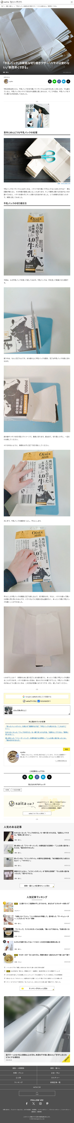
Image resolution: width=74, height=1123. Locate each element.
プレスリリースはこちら (16, 1109)
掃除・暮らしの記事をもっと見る (37, 886)
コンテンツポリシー (43, 1109)
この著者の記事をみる (61, 760)
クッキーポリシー (65, 1109)
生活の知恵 (17, 790)
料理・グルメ (18, 1073)
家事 (7, 790)
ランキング (18, 1082)
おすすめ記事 (27, 1109)
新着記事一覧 (55, 1082)
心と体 (18, 1077)
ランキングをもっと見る (38, 988)
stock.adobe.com (67, 72)
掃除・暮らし (9, 6)
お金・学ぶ (55, 1073)
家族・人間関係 (18, 1068)
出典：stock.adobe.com (64, 183)
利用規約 (34, 1109)
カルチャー (55, 1077)
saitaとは (37, 1087)
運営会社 (34, 1111)
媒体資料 (39, 1111)
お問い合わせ (6, 1109)
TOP (2, 6)
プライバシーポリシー (54, 1109)
